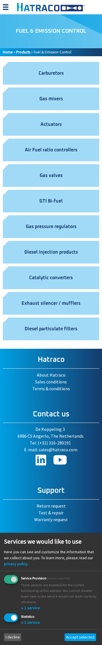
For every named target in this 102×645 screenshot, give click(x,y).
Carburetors (51, 73)
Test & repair (51, 512)
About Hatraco (51, 375)
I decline (13, 637)
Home (8, 52)
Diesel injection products (51, 252)
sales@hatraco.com (58, 449)
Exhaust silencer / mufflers (51, 303)
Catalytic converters (51, 277)
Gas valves (51, 175)
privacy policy (15, 563)
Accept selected (80, 637)
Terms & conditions (51, 388)
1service (30, 607)
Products (23, 52)
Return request (51, 506)
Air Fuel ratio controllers (51, 150)
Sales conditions (51, 382)
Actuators (51, 124)
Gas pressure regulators (51, 226)
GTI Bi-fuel (51, 201)
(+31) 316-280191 (54, 443)
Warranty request (51, 519)
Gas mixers (51, 99)
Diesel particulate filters (51, 329)
